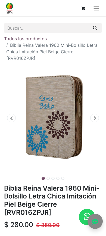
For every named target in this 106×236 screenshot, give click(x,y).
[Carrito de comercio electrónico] (82, 8)
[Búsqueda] (95, 28)
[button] (11, 118)
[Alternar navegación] (96, 8)
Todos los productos (25, 38)
